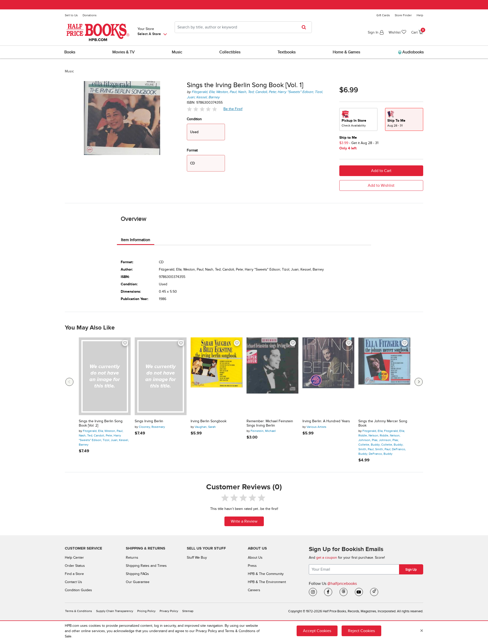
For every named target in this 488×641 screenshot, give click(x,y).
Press (252, 566)
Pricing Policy (146, 611)
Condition (194, 119)
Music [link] (177, 52)
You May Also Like (90, 327)
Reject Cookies (361, 630)
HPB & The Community (266, 574)
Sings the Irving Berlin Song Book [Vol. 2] (101, 423)
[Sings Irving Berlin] (161, 376)
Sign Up (411, 570)
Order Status (75, 566)
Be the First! (233, 108)
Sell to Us (71, 15)
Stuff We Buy (197, 557)
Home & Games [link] (346, 52)
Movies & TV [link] (123, 52)
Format (192, 150)
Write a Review (244, 521)
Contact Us (73, 582)
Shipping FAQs (137, 574)
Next (419, 382)
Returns (132, 557)
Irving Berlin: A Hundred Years (326, 421)
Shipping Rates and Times (146, 566)
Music (69, 71)
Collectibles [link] (229, 52)
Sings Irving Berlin (149, 421)
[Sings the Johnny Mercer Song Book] (384, 376)
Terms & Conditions (78, 611)
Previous (69, 382)
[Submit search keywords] (305, 27)
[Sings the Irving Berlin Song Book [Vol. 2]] (105, 376)
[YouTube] (359, 592)
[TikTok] (374, 592)
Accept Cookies (317, 630)
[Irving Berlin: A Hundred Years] (328, 376)
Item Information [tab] (135, 239)
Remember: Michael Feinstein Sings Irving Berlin (270, 423)
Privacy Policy (169, 611)
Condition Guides (78, 590)
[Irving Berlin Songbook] (216, 376)
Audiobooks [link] (412, 52)
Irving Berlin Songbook (208, 421)
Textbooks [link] (287, 52)
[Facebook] (328, 592)
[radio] (358, 119)
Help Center (74, 557)
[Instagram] (313, 592)
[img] (202, 109)
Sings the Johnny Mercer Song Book (382, 423)
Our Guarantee (137, 582)
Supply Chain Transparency (114, 611)
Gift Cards (383, 15)
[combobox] (243, 27)
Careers (254, 590)
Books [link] (69, 52)
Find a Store (74, 574)
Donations (90, 15)
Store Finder (403, 15)
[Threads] (344, 592)
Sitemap (187, 611)
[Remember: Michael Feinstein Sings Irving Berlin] (272, 376)
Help (420, 15)
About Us (255, 557)
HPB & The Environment (267, 582)
